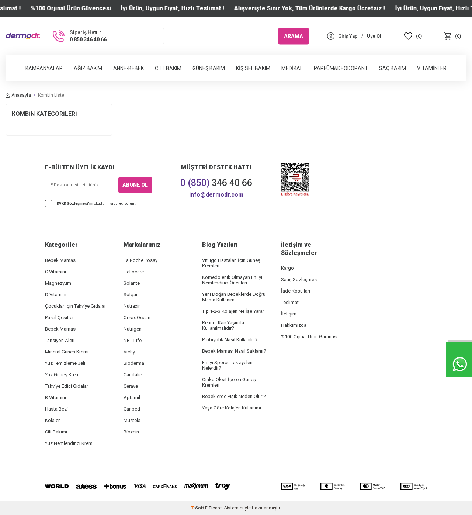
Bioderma (134, 363)
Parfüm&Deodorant (341, 68)
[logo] (23, 36)
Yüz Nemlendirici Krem (69, 443)
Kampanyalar (44, 68)
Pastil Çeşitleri (60, 317)
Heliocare (134, 271)
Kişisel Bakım (253, 68)
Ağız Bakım (88, 68)
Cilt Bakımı (56, 432)
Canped (132, 409)
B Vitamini (55, 397)
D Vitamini (55, 294)
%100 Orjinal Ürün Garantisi (309, 336)
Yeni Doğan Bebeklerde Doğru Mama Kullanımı (234, 297)
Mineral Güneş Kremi (66, 352)
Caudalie (133, 374)
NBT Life (133, 340)
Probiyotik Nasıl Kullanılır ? (230, 339)
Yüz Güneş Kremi (63, 374)
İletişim (288, 314)
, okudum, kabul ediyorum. (96, 203)
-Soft (198, 508)
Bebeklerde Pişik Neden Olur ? (234, 396)
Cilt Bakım (168, 68)
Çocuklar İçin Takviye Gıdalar (75, 306)
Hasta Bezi (56, 409)
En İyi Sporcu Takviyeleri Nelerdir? (227, 365)
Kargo (287, 268)
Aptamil (132, 397)
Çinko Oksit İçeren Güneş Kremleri (229, 382)
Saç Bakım (392, 68)
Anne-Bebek (128, 68)
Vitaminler (432, 68)
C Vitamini (55, 271)
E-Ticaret (214, 508)
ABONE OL (135, 185)
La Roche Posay (140, 260)
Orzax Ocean (137, 317)
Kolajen (53, 420)
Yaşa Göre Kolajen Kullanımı (231, 408)
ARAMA (293, 36)
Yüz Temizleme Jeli (65, 363)
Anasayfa (21, 95)
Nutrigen (133, 329)
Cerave (131, 386)
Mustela (132, 420)
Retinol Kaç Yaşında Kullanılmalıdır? (223, 325)
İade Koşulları (295, 291)
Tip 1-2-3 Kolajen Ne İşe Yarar (233, 311)
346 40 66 (216, 182)
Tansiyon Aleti (59, 340)
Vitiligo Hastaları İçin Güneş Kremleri (231, 263)
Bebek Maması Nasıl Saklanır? (234, 351)
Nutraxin (132, 306)
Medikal (292, 68)
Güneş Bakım (208, 68)
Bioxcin (131, 432)
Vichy (129, 352)
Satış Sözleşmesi (299, 279)
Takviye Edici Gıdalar (66, 386)
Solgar (131, 294)
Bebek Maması (61, 260)
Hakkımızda (293, 325)
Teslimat (290, 302)
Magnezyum (58, 283)
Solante (132, 283)
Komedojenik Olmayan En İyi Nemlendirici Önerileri (232, 280)
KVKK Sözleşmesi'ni (75, 203)
